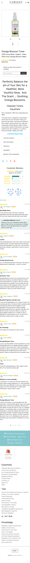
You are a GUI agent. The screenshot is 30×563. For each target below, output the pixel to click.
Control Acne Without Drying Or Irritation (15, 492)
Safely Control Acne (8, 528)
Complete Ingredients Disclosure (12, 509)
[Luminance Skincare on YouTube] (6, 516)
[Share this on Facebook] (6, 161)
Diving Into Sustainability (10, 474)
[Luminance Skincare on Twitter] (2, 516)
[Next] (19, 39)
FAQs (3, 485)
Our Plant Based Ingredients (11, 536)
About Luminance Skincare (10, 540)
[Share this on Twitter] (3, 161)
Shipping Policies (7, 476)
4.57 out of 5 (19, 171)
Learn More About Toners (15, 133)
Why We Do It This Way (9, 502)
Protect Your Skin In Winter (10, 494)
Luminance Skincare (17, 555)
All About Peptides (7, 513)
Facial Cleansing (7, 496)
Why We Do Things (8, 507)
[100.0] (10, 192)
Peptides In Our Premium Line (11, 538)
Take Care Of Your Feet (9, 530)
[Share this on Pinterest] (10, 161)
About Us (5, 482)
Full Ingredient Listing (8, 505)
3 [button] (15, 425)
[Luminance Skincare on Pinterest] (8, 516)
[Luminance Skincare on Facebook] (4, 516)
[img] (3, 204)
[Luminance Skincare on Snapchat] (11, 516)
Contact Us (5, 480)
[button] (5, 60)
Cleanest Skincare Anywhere (11, 468)
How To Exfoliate (7, 532)
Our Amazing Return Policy (10, 472)
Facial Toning (6, 500)
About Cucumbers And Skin (10, 534)
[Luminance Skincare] (15, 2)
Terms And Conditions (9, 470)
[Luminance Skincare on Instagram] (9, 516)
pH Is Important (7, 542)
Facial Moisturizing (8, 498)
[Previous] (11, 39)
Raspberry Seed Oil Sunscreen (11, 526)
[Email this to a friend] (14, 161)
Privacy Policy (6, 478)
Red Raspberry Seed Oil (9, 511)
